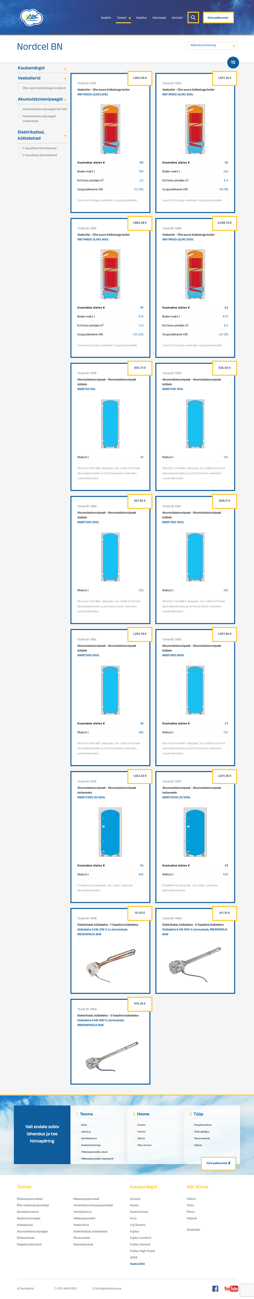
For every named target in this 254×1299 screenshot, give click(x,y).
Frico (133, 1219)
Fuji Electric (138, 1225)
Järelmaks (193, 1230)
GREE (134, 1258)
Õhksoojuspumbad (29, 1199)
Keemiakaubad (83, 1245)
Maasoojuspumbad (86, 1199)
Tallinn (191, 1199)
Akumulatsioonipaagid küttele (45, 108)
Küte (84, 1124)
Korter (141, 1131)
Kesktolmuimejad (28, 1219)
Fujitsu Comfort (140, 1238)
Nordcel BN (40, 48)
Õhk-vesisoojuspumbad (33, 1205)
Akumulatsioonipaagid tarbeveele (39, 118)
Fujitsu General (140, 1245)
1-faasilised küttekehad (39, 148)
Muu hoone (144, 1144)
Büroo (141, 1137)
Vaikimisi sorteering (203, 45)
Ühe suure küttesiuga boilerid (44, 87)
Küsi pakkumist (218, 18)
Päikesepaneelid (84, 1219)
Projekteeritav (203, 1124)
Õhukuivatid (81, 1238)
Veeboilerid (81, 1225)
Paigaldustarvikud (29, 1245)
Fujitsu (134, 1232)
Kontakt (177, 18)
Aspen (134, 1205)
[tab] (42, 68)
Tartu (190, 1205)
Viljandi (192, 1219)
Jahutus (86, 1131)
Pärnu (191, 1212)
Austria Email (139, 1212)
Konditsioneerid (27, 1212)
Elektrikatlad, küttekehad (90, 1232)
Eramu (142, 1124)
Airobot (135, 1199)
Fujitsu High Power (142, 1251)
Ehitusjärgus (201, 1131)
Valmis (198, 1144)
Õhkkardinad (25, 1238)
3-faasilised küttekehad (40, 155)
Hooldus (141, 18)
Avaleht (106, 18)
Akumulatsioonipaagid (32, 1232)
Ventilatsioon (89, 1137)
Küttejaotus (25, 1225)
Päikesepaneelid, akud (94, 1151)
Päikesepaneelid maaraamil (97, 1158)
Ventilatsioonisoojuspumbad (93, 1205)
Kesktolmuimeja (91, 1144)
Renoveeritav (202, 1137)
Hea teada (159, 18)
